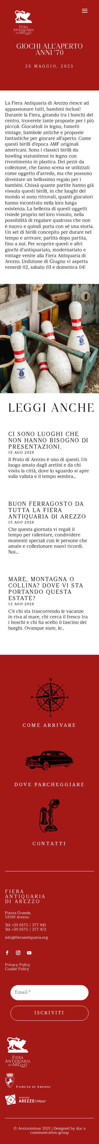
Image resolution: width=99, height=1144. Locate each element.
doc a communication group (58, 1131)
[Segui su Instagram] (18, 952)
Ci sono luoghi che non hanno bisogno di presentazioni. (48, 441)
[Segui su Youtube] (29, 952)
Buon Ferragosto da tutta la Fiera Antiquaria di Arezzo (47, 510)
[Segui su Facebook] (7, 952)
